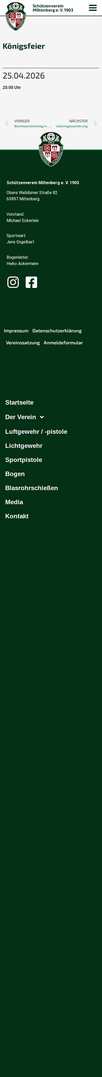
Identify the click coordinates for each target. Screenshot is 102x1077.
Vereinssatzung (23, 342)
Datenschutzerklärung (57, 330)
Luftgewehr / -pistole (36, 431)
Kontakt (17, 516)
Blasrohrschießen (31, 487)
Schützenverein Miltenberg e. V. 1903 (53, 8)
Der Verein (20, 416)
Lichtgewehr (23, 445)
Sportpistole (23, 459)
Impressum (16, 330)
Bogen (15, 473)
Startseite (19, 402)
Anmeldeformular (63, 342)
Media (14, 502)
